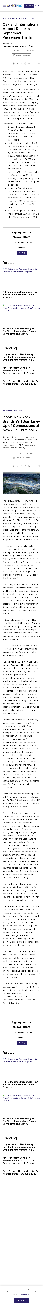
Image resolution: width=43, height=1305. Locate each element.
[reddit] (25, 63)
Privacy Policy (25, 1294)
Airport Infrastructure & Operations (18, 18)
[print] (39, 63)
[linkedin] (17, 63)
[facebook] (13, 63)
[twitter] (21, 63)
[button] (4, 5)
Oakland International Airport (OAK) (18, 46)
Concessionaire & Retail (12, 411)
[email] (29, 63)
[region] (21, 1295)
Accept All (21, 1300)
